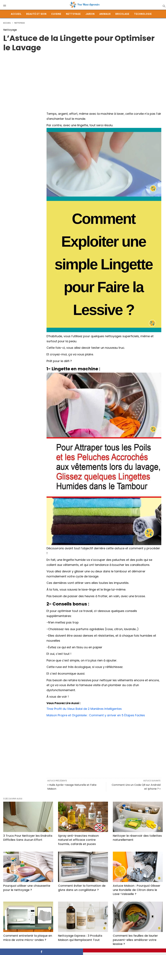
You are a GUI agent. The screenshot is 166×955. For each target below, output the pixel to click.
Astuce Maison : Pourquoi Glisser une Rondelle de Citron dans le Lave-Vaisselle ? (136, 890)
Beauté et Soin (36, 14)
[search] (163, 6)
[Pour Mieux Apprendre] (84, 4)
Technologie (143, 14)
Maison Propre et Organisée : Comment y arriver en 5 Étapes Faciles (96, 715)
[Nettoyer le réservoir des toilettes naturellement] (138, 817)
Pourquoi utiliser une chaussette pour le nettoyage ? (26, 888)
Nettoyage (73, 14)
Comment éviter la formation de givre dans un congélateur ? (82, 888)
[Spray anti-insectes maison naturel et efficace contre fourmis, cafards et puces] (83, 817)
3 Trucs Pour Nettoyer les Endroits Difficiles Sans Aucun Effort (27, 838)
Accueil (16, 14)
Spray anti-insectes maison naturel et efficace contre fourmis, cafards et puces (78, 840)
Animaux (105, 14)
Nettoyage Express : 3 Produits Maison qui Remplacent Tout (80, 938)
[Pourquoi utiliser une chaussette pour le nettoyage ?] (28, 867)
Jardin (90, 14)
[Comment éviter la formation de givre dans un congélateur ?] (83, 867)
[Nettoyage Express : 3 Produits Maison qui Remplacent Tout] (83, 917)
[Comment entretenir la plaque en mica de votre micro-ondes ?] (28, 917)
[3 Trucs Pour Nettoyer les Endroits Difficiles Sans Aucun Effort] (28, 817)
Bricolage (122, 14)
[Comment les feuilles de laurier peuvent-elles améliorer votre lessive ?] (138, 917)
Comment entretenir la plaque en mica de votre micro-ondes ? (27, 938)
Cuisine (56, 14)
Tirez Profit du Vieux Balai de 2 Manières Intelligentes (84, 709)
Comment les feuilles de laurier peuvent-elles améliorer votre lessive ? (135, 940)
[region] (83, 78)
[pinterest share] (124, 950)
